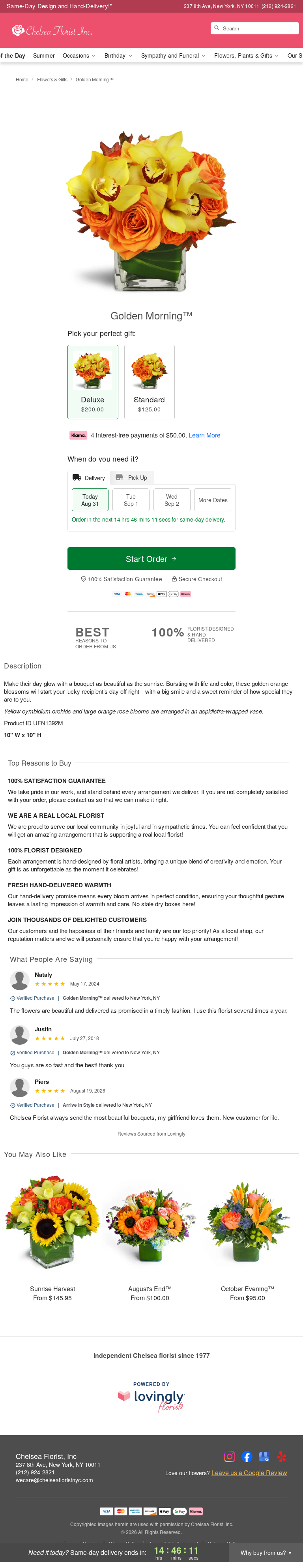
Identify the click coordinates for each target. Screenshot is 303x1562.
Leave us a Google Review (249, 1472)
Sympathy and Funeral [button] (171, 55)
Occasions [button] (77, 55)
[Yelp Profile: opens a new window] (281, 1456)
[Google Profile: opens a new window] (264, 1456)
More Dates (213, 500)
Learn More (205, 434)
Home (22, 79)
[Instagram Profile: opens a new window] (229, 1456)
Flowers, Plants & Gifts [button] (243, 55)
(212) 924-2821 (35, 1472)
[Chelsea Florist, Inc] (52, 30)
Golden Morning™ (83, 997)
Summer (44, 55)
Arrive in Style (79, 1104)
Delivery (95, 478)
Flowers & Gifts (52, 79)
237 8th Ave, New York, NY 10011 (58, 1464)
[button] (282, 1528)
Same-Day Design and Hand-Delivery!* (59, 6)
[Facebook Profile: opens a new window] (246, 1456)
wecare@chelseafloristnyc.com (54, 1480)
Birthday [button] (116, 55)
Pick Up (137, 477)
